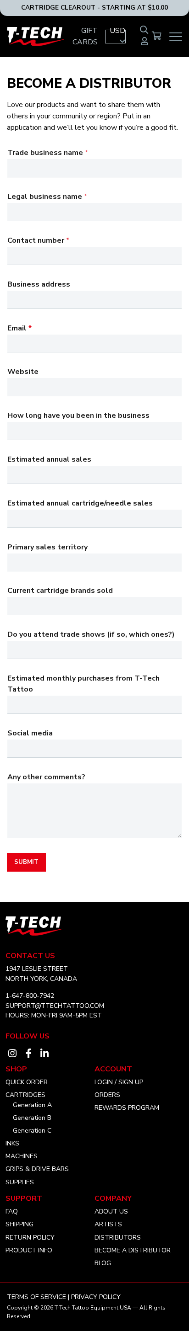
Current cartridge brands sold (60, 591)
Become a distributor (132, 1250)
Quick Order (27, 1082)
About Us (111, 1211)
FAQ (12, 1211)
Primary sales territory (47, 547)
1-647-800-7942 (30, 995)
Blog (102, 1263)
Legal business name (47, 197)
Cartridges (25, 1095)
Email (19, 328)
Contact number (38, 240)
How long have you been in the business (78, 415)
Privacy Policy (96, 1297)
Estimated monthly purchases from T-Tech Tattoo (83, 683)
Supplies (20, 1182)
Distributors (117, 1237)
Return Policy (30, 1237)
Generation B (32, 1117)
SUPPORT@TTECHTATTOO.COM (55, 1005)
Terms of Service (36, 1297)
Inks (12, 1143)
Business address (38, 284)
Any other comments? (46, 777)
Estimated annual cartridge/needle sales (80, 503)
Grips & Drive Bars (37, 1169)
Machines (22, 1156)
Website (23, 372)
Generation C (32, 1130)
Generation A (32, 1105)
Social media (30, 733)
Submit (26, 862)
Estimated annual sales (49, 459)
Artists (108, 1224)
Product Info (29, 1250)
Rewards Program (126, 1107)
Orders (107, 1095)
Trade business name (47, 153)
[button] (115, 36)
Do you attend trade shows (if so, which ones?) (91, 634)
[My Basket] (156, 37)
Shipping (19, 1224)
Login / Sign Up (118, 1082)
